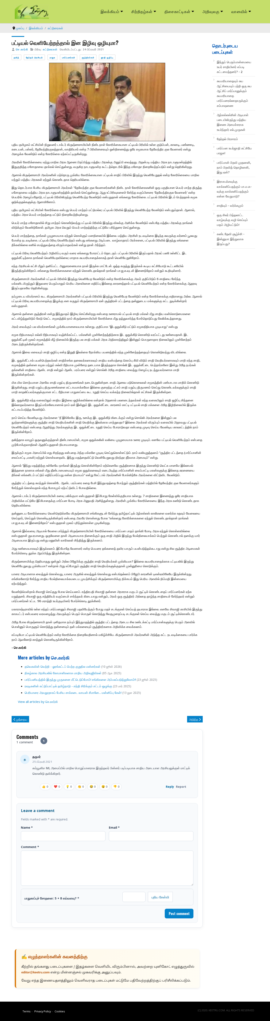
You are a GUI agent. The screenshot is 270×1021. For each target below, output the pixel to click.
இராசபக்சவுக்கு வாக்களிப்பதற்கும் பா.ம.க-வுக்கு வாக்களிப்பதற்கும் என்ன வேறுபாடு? (234, 188)
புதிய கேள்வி (160, 896)
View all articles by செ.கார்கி (38, 701)
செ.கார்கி (22, 49)
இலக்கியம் (110, 11)
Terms (27, 1011)
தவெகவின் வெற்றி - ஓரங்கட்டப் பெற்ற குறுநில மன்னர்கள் (62, 666)
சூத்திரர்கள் (88, 57)
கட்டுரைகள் (50, 49)
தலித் (16, 57)
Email (114, 827)
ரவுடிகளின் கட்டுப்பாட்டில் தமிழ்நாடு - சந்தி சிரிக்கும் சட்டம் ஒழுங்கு (68, 686)
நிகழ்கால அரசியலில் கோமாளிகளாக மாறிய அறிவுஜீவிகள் (63, 673)
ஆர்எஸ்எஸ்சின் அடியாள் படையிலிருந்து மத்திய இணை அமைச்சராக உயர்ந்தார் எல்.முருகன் (232, 122)
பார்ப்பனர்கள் (68, 57)
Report (181, 787)
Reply (170, 787)
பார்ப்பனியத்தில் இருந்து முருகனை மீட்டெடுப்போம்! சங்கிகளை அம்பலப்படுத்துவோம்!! (80, 679)
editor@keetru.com (35, 973)
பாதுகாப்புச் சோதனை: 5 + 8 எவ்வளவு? (51, 898)
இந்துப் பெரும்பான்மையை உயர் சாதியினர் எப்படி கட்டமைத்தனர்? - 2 (234, 67)
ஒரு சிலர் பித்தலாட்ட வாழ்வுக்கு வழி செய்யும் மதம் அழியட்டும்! (232, 220)
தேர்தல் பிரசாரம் (227, 139)
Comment (30, 847)
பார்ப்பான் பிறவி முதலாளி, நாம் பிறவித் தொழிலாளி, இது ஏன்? (234, 167)
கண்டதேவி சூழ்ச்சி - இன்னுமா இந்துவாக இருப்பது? (230, 239)
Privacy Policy (42, 1011)
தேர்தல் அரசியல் (34, 57)
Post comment (179, 913)
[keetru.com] (32, 11)
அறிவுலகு (210, 11)
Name (27, 827)
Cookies (60, 1011)
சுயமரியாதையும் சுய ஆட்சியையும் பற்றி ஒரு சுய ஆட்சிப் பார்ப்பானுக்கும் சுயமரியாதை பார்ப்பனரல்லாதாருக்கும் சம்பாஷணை (234, 93)
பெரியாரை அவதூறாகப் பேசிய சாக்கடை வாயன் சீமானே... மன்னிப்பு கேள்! (73, 692)
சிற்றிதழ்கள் (142, 11)
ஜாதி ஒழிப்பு (107, 57)
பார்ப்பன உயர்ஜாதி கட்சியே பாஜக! (234, 150)
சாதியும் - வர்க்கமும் (230, 205)
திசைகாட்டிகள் (178, 11)
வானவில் (239, 11)
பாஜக (52, 57)
